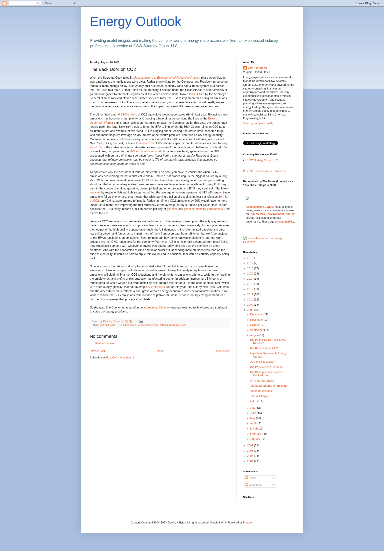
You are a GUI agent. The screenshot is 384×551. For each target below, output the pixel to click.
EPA (137, 325)
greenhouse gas (150, 325)
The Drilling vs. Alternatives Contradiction (266, 374)
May (253, 418)
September (257, 330)
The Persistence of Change (266, 367)
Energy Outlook (135, 21)
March (254, 428)
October (255, 324)
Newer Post (98, 351)
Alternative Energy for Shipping (268, 385)
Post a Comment (105, 343)
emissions (128, 325)
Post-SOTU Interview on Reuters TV (264, 171)
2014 (250, 278)
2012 (250, 289)
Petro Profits (257, 401)
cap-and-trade (107, 325)
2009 (250, 304)
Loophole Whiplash (261, 390)
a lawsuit (193, 94)
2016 (250, 268)
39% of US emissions (144, 151)
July (253, 408)
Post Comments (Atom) (120, 357)
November (257, 319)
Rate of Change (259, 396)
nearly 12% (146, 143)
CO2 (119, 325)
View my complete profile (258, 123)
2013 (250, 284)
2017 (250, 263)
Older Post (222, 351)
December (257, 314)
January (255, 439)
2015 (250, 273)
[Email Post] (141, 321)
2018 (250, 258)
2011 (250, 294)
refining (164, 325)
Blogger (247, 522)
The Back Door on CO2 (264, 348)
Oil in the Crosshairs (262, 380)
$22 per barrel (157, 286)
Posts (252, 477)
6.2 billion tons (128, 114)
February (256, 434)
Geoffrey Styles (257, 67)
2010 (250, 299)
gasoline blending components (203, 209)
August (254, 335)
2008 (250, 310)
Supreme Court (177, 325)
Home (160, 351)
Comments (255, 484)
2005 (250, 456)
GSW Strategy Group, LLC (262, 160)
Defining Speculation (262, 361)
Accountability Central (260, 206)
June (253, 413)
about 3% (96, 147)
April (253, 423)
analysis (95, 192)
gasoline (172, 209)
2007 (250, 445)
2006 (250, 450)
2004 (250, 461)
